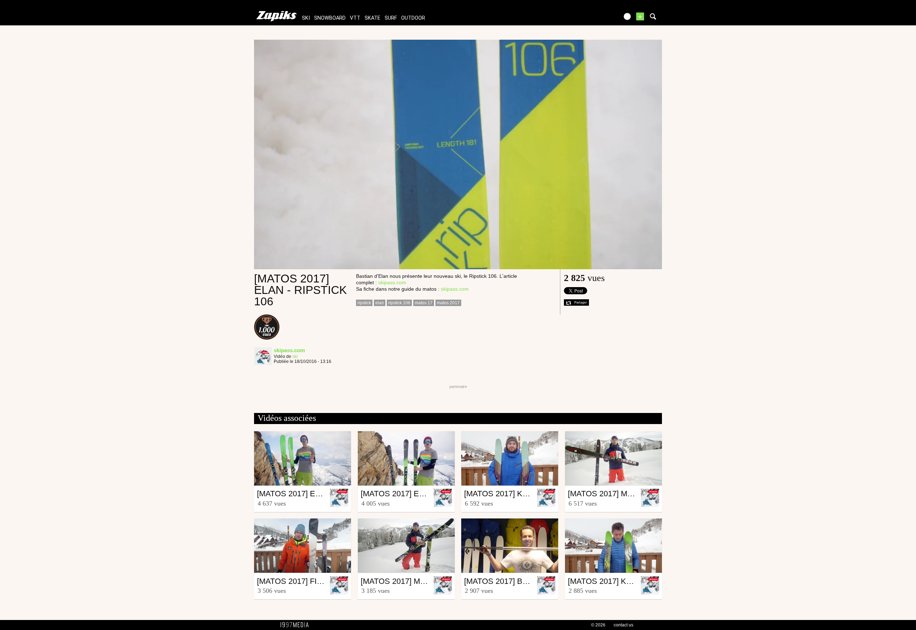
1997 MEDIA (296, 625)
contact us (623, 624)
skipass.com (392, 282)
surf (391, 18)
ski (306, 18)
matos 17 (424, 302)
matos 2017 (448, 302)
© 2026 (598, 624)
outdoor (413, 18)
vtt (355, 18)
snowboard (330, 18)
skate (372, 18)
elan (379, 302)
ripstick (364, 302)
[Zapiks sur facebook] (598, 19)
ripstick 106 (399, 302)
